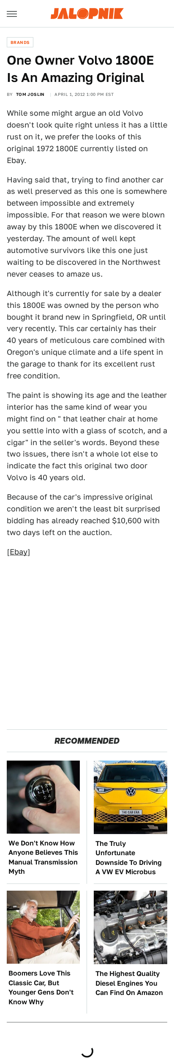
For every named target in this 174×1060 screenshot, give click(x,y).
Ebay (18, 551)
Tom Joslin (30, 94)
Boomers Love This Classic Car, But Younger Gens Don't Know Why (40, 987)
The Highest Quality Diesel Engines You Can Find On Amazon (129, 983)
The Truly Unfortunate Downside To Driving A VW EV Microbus (128, 858)
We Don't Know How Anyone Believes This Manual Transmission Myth (43, 857)
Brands (20, 42)
